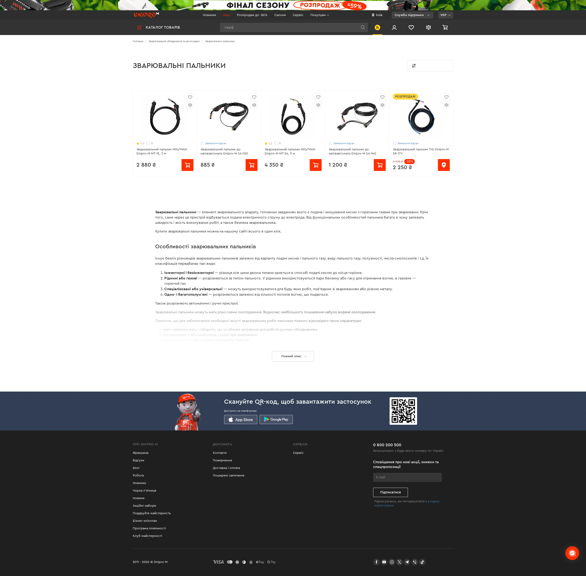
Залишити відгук (215, 143)
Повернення (222, 460)
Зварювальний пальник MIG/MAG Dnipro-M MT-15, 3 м (161, 151)
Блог (136, 468)
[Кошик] (445, 27)
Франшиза (140, 452)
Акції (226, 15)
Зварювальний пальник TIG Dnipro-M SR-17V (421, 151)
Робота (138, 475)
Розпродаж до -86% (252, 15)
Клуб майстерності (147, 536)
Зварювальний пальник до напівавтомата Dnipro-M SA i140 (352, 151)
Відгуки (138, 460)
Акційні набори (144, 505)
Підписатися (390, 492)
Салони (280, 15)
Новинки (209, 15)
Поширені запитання (228, 475)
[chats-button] (572, 553)
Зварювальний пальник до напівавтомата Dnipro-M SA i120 (224, 151)
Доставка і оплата (226, 468)
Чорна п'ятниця (144, 490)
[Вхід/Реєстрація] (394, 27)
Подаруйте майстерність (152, 513)
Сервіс (298, 15)
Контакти (220, 452)
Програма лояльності (149, 528)
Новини (138, 498)
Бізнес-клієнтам (145, 520)
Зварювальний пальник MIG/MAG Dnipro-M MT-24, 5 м (290, 151)
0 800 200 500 (387, 445)
